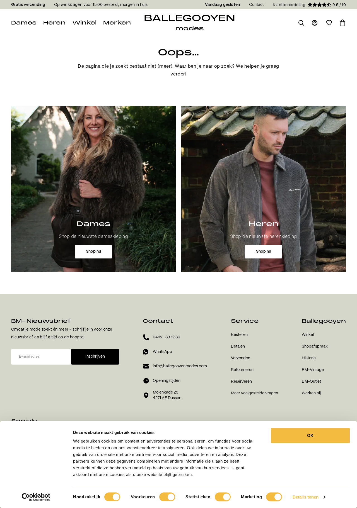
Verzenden (240, 358)
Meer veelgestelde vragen (254, 393)
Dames (24, 22)
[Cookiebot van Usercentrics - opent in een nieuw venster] (36, 497)
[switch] (167, 496)
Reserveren (241, 382)
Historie (309, 358)
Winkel (84, 22)
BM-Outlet (311, 382)
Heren (54, 22)
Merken (117, 22)
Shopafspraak (315, 346)
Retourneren (242, 370)
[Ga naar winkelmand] (342, 22)
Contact (256, 5)
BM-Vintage (313, 370)
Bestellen (239, 335)
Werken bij (311, 393)
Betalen (238, 346)
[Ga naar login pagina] (315, 22)
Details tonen (306, 497)
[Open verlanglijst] (329, 22)
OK (310, 435)
